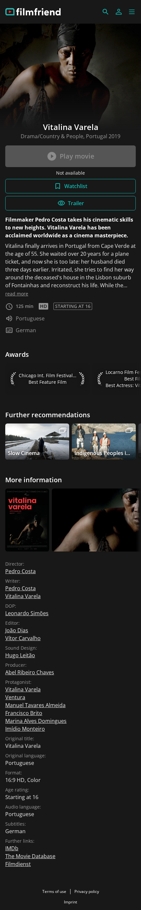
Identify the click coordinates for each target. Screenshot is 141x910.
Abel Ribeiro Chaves (29, 672)
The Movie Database (30, 856)
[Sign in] (118, 11)
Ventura (15, 697)
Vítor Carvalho (23, 638)
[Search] (105, 11)
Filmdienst (18, 864)
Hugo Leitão (20, 655)
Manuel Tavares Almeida (35, 705)
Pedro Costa (20, 571)
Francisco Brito (23, 713)
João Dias (16, 630)
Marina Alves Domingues (36, 721)
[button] (131, 11)
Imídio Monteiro (25, 728)
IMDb (11, 848)
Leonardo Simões (27, 613)
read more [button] (16, 294)
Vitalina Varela (23, 596)
